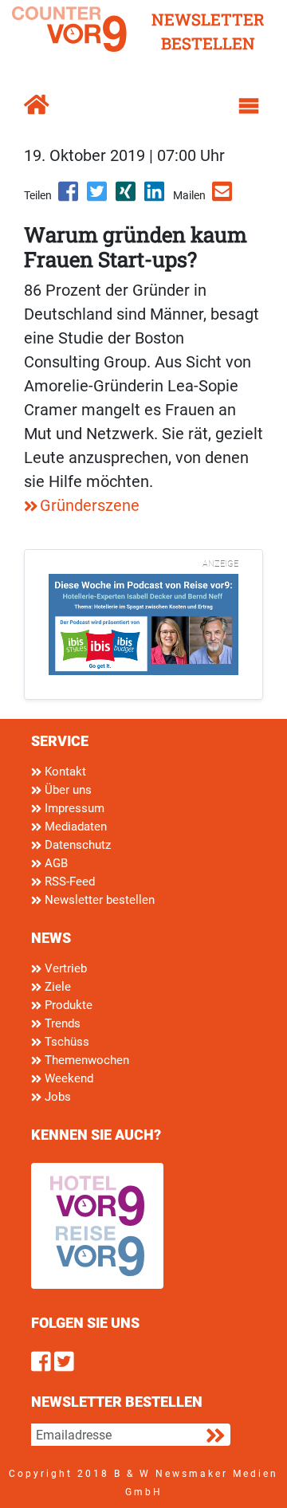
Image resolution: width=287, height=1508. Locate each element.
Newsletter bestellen (98, 900)
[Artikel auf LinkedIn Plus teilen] (155, 196)
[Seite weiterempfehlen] (223, 196)
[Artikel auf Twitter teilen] (98, 196)
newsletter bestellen (208, 31)
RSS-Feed (68, 881)
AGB (54, 863)
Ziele (56, 987)
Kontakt (63, 771)
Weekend (67, 1078)
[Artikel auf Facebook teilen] (69, 196)
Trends (61, 1023)
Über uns (66, 790)
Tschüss (65, 1042)
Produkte (66, 1005)
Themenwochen (85, 1060)
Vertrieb (64, 968)
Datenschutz (76, 845)
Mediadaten (74, 826)
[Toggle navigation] (248, 106)
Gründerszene (90, 505)
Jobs (56, 1097)
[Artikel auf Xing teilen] (127, 196)
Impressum (72, 808)
